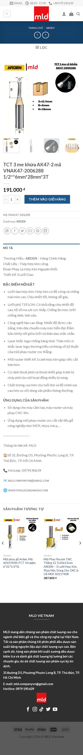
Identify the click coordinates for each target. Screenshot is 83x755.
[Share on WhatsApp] (7, 230)
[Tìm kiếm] (78, 14)
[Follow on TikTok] (41, 709)
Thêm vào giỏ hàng (47, 199)
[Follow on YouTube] (55, 709)
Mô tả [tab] (8, 248)
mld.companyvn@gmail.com (33, 684)
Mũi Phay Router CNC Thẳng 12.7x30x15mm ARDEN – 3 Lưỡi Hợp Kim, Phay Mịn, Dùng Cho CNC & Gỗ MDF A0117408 (61, 567)
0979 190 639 (25, 689)
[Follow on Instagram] (35, 709)
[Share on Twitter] (22, 230)
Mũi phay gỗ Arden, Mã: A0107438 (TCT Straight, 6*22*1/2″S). (19, 563)
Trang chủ (36, 27)
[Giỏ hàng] (71, 13)
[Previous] (10, 96)
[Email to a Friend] (30, 230)
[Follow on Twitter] (48, 709)
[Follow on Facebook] (28, 709)
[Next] (73, 96)
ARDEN (50, 27)
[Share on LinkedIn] (45, 230)
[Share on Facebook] (14, 230)
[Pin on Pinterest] (37, 230)
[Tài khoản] (64, 13)
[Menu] (7, 13)
